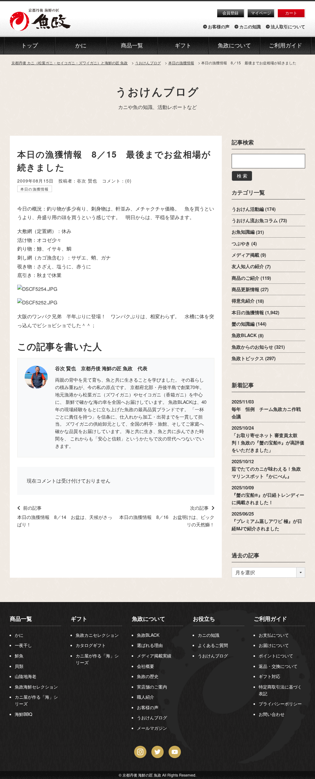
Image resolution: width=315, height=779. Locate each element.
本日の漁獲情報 (34, 188)
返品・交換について (278, 666)
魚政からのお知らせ (252, 346)
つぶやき (241, 243)
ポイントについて (276, 656)
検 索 (242, 175)
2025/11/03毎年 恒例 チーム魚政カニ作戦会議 (266, 409)
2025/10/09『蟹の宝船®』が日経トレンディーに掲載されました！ (268, 495)
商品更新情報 (245, 289)
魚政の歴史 (147, 676)
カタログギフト (91, 645)
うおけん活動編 (248, 209)
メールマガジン (152, 728)
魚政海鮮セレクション (36, 687)
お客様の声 (218, 27)
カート (291, 13)
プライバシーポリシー (280, 704)
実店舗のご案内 (152, 687)
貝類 (19, 666)
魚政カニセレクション (97, 635)
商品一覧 (21, 619)
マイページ (261, 13)
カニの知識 (250, 27)
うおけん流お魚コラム (255, 220)
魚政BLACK (244, 335)
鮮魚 (19, 656)
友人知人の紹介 (248, 266)
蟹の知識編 (243, 323)
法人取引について (288, 27)
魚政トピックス (248, 358)
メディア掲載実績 (154, 656)
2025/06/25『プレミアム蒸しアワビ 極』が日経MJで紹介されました (267, 521)
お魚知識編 (243, 232)
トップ (29, 45)
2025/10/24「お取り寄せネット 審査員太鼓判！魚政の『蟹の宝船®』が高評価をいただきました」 (268, 438)
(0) (128, 181)
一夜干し (23, 645)
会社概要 (145, 666)
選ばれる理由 (150, 645)
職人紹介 (145, 697)
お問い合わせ (272, 714)
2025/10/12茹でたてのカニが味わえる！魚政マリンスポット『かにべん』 (266, 469)
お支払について (274, 635)
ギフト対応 (269, 676)
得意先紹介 (243, 301)
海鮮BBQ (23, 714)
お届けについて (274, 645)
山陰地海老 (25, 676)
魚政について (234, 45)
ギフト (79, 619)
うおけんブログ (157, 91)
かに (19, 635)
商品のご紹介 (245, 278)
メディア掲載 (245, 254)
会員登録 (230, 13)
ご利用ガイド (285, 45)
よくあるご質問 (213, 645)
